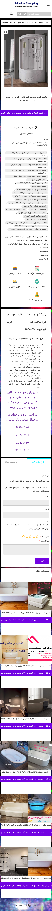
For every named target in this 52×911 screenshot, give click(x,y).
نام (47, 496)
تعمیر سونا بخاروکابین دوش (36, 219)
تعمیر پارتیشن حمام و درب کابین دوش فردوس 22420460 (29, 170)
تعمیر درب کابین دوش (38, 209)
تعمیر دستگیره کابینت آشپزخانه (35, 216)
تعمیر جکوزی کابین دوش (36, 179)
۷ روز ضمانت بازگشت (36, 273)
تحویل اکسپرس (15, 286)
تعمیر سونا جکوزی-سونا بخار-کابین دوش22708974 (27, 229)
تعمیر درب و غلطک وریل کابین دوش (32, 212)
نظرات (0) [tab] (36, 462)
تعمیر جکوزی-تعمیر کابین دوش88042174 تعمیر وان (27, 202)
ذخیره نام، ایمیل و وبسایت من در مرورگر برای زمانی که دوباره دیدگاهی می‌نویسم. (28, 526)
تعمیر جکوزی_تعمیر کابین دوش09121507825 (29, 192)
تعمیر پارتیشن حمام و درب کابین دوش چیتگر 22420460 (30, 158)
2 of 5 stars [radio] (33, 536)
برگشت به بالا (23, 905)
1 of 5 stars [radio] (37, 536)
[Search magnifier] (19, 14)
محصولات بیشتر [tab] (10, 462)
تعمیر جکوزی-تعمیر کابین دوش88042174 (31, 199)
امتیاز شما (44, 536)
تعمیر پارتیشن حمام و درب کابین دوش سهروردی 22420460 (28, 164)
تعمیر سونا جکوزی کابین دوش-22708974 (30, 226)
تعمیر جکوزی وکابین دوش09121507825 (31, 189)
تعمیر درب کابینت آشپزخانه (16, 209)
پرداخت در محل (15, 273)
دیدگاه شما (44, 541)
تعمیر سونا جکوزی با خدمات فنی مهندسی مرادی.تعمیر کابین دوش (26, 222)
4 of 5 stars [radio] (26, 536)
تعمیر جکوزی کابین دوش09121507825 (32, 183)
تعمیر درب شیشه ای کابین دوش (34, 206)
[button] (5, 31)
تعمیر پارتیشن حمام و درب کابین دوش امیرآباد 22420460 (28, 152)
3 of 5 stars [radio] (30, 536)
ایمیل (46, 508)
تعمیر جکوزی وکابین (38, 186)
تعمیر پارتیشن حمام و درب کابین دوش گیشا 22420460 (30, 176)
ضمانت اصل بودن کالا (36, 286)
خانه (47, 22)
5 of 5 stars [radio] (23, 536)
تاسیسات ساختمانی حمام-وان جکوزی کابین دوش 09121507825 (29, 144)
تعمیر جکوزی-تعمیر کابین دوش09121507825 (29, 196)
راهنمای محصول (26, 133)
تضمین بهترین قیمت (37, 299)
